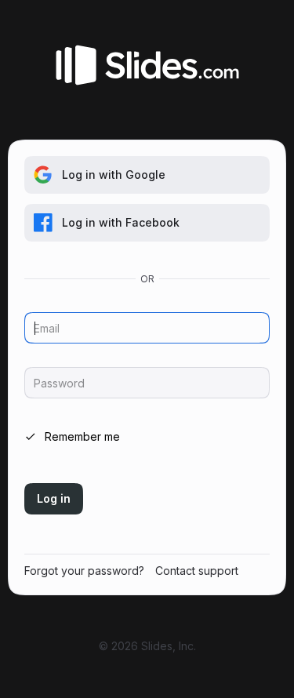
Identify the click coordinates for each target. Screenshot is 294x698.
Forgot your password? (84, 570)
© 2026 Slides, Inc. (147, 646)
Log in (54, 498)
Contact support (196, 570)
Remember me (82, 436)
